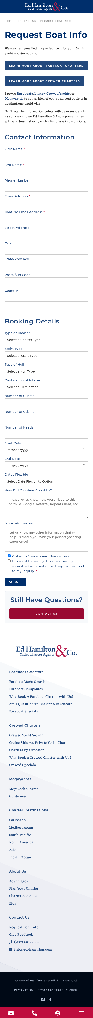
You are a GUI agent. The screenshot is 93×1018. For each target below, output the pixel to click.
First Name (15, 149)
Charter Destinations (28, 810)
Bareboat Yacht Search (27, 682)
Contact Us (27, 21)
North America (21, 842)
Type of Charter (17, 333)
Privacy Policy (23, 989)
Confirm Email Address (25, 212)
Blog (12, 903)
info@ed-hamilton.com (32, 949)
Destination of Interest (23, 380)
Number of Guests (19, 396)
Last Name (14, 165)
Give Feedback (21, 935)
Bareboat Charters (26, 672)
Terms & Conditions (49, 989)
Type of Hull (14, 364)
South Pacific (20, 835)
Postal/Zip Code (18, 275)
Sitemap (71, 989)
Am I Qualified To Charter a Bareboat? (40, 704)
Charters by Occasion (27, 750)
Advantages (18, 881)
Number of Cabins (19, 412)
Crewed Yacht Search (26, 735)
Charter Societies (23, 896)
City (8, 243)
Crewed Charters (25, 725)
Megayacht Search (24, 789)
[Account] (58, 1013)
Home (9, 21)
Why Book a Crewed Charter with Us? (40, 758)
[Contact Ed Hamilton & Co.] (11, 1013)
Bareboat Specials (23, 711)
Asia (12, 850)
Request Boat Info (24, 927)
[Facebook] (43, 1000)
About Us (17, 871)
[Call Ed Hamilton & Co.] (35, 1013)
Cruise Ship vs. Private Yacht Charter (39, 743)
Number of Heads (19, 427)
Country (11, 291)
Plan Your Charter (24, 889)
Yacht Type (14, 349)
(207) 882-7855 (26, 942)
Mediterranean (21, 828)
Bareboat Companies (26, 689)
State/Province (17, 259)
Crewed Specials (22, 765)
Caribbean (17, 820)
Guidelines (18, 796)
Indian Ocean (20, 857)
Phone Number (17, 180)
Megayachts (20, 779)
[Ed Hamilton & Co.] (46, 6)
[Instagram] (49, 1000)
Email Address (17, 196)
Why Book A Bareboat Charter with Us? (41, 697)
